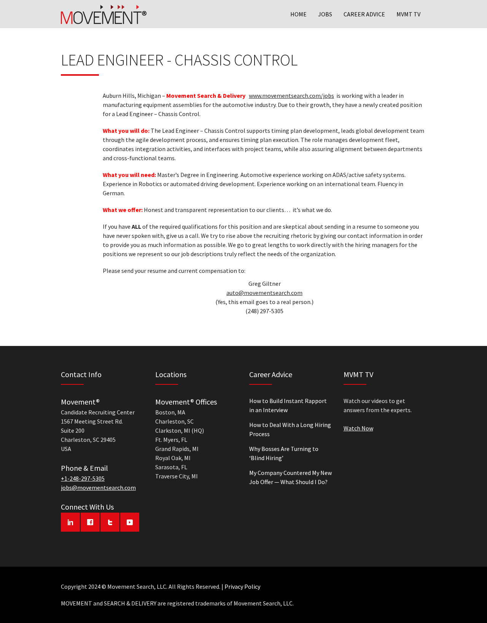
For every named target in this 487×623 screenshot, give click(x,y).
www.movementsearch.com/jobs (291, 95)
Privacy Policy (242, 586)
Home (298, 14)
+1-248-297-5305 (83, 478)
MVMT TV (408, 14)
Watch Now (358, 428)
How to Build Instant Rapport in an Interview (288, 405)
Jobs (325, 14)
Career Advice (364, 14)
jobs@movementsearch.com (98, 487)
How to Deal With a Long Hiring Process (290, 429)
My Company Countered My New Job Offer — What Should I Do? (290, 477)
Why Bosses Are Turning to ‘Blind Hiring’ (283, 453)
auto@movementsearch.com (264, 292)
